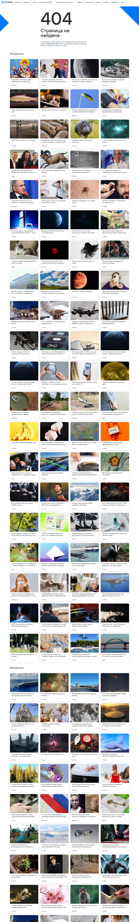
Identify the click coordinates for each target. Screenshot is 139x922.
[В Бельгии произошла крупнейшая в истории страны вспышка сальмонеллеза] (115, 708)
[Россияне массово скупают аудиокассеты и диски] (115, 436)
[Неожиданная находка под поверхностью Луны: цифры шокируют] (84, 838)
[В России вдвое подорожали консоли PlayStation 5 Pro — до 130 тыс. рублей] (24, 224)
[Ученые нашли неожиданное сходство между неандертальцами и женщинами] (115, 255)
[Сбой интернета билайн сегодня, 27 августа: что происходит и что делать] (54, 618)
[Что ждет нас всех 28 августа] (54, 869)
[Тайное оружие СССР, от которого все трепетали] (24, 345)
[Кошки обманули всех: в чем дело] (54, 103)
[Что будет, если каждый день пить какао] (84, 869)
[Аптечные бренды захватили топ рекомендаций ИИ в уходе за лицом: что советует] (84, 587)
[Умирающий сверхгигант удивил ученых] (84, 808)
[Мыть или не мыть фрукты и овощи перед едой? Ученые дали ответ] (115, 224)
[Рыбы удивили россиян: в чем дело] (24, 103)
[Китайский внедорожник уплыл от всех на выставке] (84, 557)
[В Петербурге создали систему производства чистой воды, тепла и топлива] (24, 527)
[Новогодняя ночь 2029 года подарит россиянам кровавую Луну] (54, 255)
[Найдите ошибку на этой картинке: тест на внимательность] (54, 376)
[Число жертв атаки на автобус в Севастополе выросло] (84, 899)
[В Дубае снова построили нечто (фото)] (24, 315)
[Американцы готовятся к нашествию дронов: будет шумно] (84, 648)
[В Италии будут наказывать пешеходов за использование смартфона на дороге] (84, 527)
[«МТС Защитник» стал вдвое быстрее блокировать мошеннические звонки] (24, 618)
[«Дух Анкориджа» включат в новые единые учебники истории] (24, 708)
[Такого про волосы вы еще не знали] (84, 255)
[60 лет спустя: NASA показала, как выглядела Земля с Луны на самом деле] (84, 73)
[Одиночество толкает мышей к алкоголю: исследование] (115, 618)
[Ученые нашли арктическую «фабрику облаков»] (84, 497)
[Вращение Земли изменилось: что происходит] (54, 224)
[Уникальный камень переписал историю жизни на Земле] (115, 838)
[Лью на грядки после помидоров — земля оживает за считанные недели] (24, 557)
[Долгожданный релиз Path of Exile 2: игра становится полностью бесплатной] (115, 497)
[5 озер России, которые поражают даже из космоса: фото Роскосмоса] (84, 708)
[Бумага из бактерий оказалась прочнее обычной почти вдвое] (54, 557)
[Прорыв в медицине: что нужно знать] (84, 194)
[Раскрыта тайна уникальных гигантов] (84, 134)
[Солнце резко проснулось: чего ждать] (115, 134)
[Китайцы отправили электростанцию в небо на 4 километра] (115, 869)
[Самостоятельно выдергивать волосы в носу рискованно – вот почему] (24, 587)
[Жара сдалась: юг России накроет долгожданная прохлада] (84, 678)
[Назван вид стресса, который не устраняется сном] (54, 194)
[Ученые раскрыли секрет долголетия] (54, 838)
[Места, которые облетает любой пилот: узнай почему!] (84, 436)
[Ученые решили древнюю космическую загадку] (84, 769)
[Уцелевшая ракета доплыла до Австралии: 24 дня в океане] (24, 808)
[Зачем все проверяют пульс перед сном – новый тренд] (54, 678)
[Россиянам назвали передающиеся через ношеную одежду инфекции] (54, 739)
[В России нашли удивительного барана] (54, 164)
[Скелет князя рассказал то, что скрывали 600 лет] (24, 838)
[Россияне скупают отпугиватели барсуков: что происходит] (115, 557)
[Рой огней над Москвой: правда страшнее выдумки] (115, 808)
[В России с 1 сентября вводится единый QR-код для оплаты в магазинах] (54, 345)
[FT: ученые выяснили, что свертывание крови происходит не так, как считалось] (115, 164)
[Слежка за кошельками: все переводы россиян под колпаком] (84, 466)
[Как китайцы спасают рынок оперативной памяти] (84, 618)
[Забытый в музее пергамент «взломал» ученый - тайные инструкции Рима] (54, 708)
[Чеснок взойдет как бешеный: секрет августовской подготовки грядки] (54, 436)
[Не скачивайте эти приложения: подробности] (54, 315)
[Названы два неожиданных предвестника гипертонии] (115, 103)
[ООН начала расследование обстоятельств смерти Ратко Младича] (24, 769)
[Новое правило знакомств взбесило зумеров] (115, 899)
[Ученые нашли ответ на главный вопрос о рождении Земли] (115, 345)
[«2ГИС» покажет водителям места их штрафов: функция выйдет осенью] (54, 527)
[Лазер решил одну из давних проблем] (54, 466)
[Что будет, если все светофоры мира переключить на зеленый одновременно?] (115, 769)
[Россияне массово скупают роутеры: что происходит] (24, 869)
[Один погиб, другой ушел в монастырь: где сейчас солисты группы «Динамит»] (24, 164)
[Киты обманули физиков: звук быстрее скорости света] (115, 587)
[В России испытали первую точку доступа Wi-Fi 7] (84, 376)
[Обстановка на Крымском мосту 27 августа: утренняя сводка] (115, 648)
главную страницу (61, 46)
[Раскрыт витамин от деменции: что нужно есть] (115, 194)
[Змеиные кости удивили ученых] (24, 678)
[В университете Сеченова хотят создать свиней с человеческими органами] (54, 134)
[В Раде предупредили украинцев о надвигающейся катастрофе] (84, 103)
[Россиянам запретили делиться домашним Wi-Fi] (115, 315)
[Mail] (3, 2)
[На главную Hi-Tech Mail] (8, 2)
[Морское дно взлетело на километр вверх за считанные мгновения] (54, 285)
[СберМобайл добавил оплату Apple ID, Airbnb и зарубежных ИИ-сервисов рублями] (54, 587)
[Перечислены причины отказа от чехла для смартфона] (115, 285)
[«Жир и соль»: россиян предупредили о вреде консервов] (24, 406)
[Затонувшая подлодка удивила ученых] (54, 808)
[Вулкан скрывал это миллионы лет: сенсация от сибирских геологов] (24, 285)
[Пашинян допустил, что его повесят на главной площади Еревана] (24, 194)
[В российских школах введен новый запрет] (24, 497)
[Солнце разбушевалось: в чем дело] (115, 376)
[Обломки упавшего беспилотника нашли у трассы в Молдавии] (84, 406)
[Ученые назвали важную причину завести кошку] (24, 255)
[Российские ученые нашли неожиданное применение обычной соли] (54, 899)
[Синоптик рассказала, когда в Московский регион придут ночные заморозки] (54, 769)
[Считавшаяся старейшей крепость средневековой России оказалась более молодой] (54, 406)
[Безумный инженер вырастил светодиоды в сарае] (84, 739)
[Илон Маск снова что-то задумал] (24, 134)
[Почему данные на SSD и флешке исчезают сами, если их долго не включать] (84, 345)
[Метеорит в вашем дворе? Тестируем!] (115, 466)
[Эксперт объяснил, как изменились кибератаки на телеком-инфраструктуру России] (115, 739)
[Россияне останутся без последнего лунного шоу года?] (84, 224)
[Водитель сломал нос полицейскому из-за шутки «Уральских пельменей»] (24, 739)
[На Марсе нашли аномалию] (84, 285)
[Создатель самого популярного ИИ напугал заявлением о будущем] (54, 497)
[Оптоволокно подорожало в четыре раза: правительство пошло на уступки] (115, 678)
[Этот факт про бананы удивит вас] (24, 436)
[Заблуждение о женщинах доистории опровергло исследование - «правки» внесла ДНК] (84, 164)
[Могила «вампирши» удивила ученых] (24, 648)
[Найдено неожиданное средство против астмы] (115, 527)
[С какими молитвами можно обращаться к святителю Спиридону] (24, 73)
